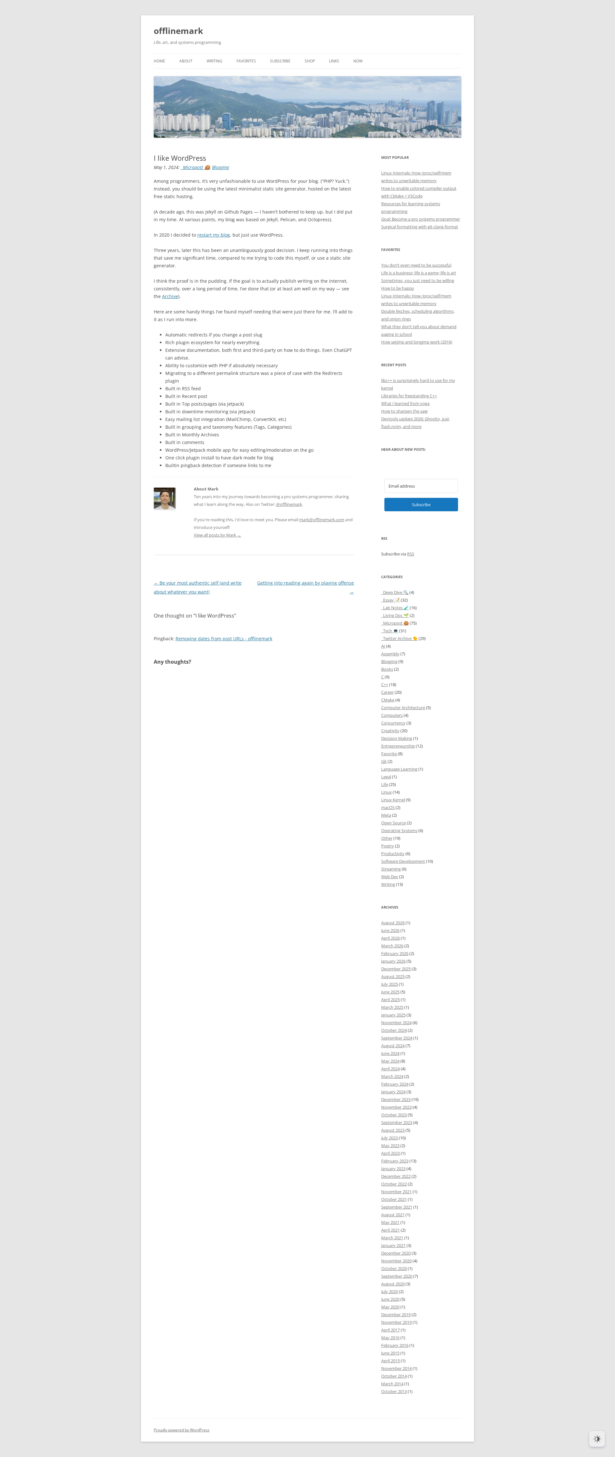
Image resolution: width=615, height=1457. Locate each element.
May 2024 (390, 1061)
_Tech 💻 (389, 631)
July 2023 (389, 1138)
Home (159, 61)
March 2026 (392, 946)
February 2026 (394, 953)
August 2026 (393, 923)
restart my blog (213, 235)
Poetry (387, 846)
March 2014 (392, 1384)
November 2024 (396, 1022)
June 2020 (390, 1299)
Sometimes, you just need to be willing (417, 280)
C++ (384, 684)
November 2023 (396, 1107)
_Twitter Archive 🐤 (399, 638)
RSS (410, 554)
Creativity (390, 730)
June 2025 (390, 992)
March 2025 (392, 1007)
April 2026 (390, 938)
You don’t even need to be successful (416, 265)
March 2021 (392, 1238)
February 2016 (394, 1345)
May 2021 (390, 1222)
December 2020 (396, 1253)
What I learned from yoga (405, 403)
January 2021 (393, 1245)
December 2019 (396, 1314)
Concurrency (393, 723)
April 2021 (390, 1230)
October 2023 (394, 1115)
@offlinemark (289, 504)
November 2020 (396, 1261)
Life (384, 784)
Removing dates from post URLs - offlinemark (224, 638)
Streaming (391, 869)
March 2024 (392, 1076)
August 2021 (393, 1215)
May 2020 (390, 1307)
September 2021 (396, 1207)
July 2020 (389, 1291)
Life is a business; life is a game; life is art (418, 273)
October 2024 (394, 1030)
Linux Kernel (393, 800)
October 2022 (394, 1184)
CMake (387, 700)
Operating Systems (399, 830)
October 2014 (394, 1376)
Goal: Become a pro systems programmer (420, 219)
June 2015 (390, 1353)
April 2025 (390, 999)
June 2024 (390, 1053)
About (186, 61)
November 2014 (396, 1368)
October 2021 (394, 1199)
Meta (386, 815)
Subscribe (280, 61)
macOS (388, 807)
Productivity (393, 853)
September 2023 (396, 1122)
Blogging (220, 167)
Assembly (390, 654)
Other (386, 838)
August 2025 (393, 976)
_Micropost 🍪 (195, 167)
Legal (386, 777)
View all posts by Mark (217, 535)
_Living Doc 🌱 (395, 615)
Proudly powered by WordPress (181, 1430)
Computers (392, 715)
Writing (214, 61)
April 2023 (390, 1153)
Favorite (389, 754)
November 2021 (396, 1191)
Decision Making (396, 738)
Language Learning (399, 769)
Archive (170, 296)
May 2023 (390, 1145)
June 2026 (390, 930)
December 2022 (396, 1176)
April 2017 (390, 1330)
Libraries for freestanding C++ (409, 396)
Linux (386, 792)
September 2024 (396, 1038)
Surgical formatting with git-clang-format (419, 227)
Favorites (246, 61)
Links (334, 61)
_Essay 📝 (390, 600)
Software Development (403, 861)
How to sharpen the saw (404, 411)
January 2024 (393, 1092)
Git (384, 761)
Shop (310, 61)
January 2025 (393, 1015)
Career (387, 692)
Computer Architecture (403, 707)
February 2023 (394, 1161)
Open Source (393, 823)
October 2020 (394, 1268)
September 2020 (396, 1276)
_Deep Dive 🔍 (394, 592)
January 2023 (393, 1168)
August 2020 (393, 1284)
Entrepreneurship (398, 746)
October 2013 (394, 1391)
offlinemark (178, 30)
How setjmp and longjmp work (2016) (416, 342)
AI (383, 646)
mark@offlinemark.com (321, 519)
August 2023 (393, 1130)
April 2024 (390, 1069)
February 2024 (394, 1084)
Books (387, 669)
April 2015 (390, 1361)
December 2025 (396, 969)
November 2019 (396, 1322)
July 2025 (389, 984)
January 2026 (393, 961)
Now (358, 61)
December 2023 (396, 1099)
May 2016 (390, 1337)
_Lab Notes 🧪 (395, 608)
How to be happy (397, 288)
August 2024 (393, 1045)
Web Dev (389, 876)
